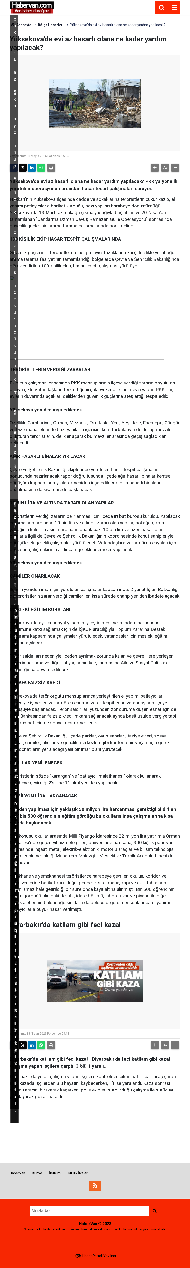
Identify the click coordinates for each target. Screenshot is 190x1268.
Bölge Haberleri (51, 25)
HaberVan (17, 1173)
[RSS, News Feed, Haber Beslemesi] (95, 1186)
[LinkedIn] (32, 168)
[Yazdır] (51, 168)
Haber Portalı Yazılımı (99, 1256)
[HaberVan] (32, 7)
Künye (37, 1173)
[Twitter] (23, 168)
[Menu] (174, 7)
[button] (155, 168)
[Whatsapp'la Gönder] (41, 168)
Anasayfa (23, 25)
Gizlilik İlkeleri (78, 1173)
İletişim (55, 1173)
